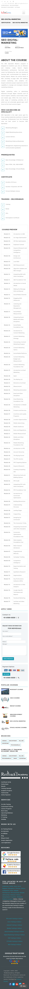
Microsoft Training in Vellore (14, 918)
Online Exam (4, 784)
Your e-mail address (7, 636)
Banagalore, (11, 888)
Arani (15, 758)
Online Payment (5, 795)
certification (5, 22)
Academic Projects (6, 790)
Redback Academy (7, 899)
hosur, (12, 890)
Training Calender (6, 788)
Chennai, (18, 888)
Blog (2, 836)
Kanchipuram (13, 740)
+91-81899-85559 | (10, 618)
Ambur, (12, 886)
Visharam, (13, 895)
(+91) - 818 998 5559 (9, 3)
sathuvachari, (6, 895)
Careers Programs (6, 808)
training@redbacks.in (22, 3)
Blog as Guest (5, 838)
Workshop (4, 815)
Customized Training (7, 806)
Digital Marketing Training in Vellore (14, 935)
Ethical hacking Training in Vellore (14, 931)
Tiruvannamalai (15, 745)
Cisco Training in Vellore (14, 922)
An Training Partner (6, 829)
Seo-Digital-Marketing (20, 22)
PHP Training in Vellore (14, 938)
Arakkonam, (6, 886)
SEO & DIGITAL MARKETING (18, 721)
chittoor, (23, 888)
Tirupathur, (13, 897)
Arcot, (19, 886)
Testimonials (4, 792)
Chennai (4, 740)
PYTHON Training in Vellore (14, 941)
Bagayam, (5, 888)
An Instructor (5, 831)
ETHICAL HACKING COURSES (18, 727)
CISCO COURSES (15, 698)
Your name (5, 631)
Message (4, 644)
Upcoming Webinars (7, 813)
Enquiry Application (6, 840)
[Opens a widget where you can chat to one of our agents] (23, 986)
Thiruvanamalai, (15, 892)
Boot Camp (4, 810)
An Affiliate (4, 833)
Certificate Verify (6, 782)
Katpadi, (16, 890)
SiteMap (3, 819)
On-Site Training (6, 804)
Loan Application (6, 842)
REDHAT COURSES (15, 706)
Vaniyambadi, (6, 897)
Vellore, (18, 895)
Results (3, 786)
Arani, (16, 886)
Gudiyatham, (6, 890)
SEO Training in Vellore (14, 944)
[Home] (6, 12)
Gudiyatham (5, 743)
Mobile (4, 641)
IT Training (4, 817)
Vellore (21, 740)
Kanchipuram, (6, 892)
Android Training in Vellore (14, 925)
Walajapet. (20, 897)
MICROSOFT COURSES (16, 689)
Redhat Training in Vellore (14, 928)
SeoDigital (11, 979)
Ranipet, (22, 892)
